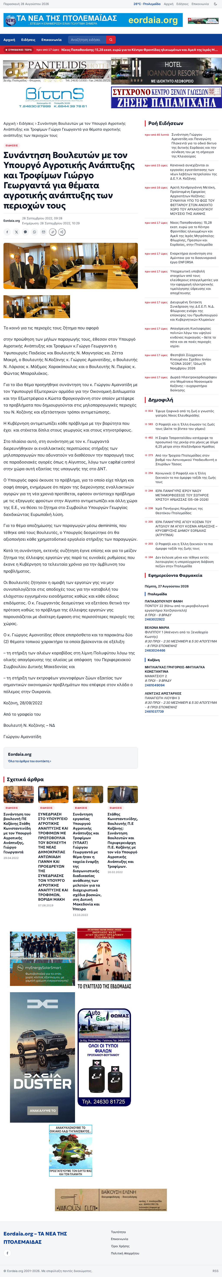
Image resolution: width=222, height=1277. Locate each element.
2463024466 (155, 650)
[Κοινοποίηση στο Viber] (25, 232)
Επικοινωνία (200, 4)
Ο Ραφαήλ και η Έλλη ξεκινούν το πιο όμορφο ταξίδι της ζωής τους (184, 546)
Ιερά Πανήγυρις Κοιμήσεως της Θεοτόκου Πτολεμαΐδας (179, 511)
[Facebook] (7, 1253)
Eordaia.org (19, 754)
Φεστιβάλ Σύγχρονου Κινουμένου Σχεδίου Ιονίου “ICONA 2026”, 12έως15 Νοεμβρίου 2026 (190, 361)
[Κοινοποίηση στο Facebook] (7, 232)
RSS (216, 1271)
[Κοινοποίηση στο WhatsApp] (34, 232)
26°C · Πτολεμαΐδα (147, 4)
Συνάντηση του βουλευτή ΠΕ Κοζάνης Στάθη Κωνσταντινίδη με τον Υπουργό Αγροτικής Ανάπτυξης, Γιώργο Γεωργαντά (17, 833)
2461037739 (154, 711)
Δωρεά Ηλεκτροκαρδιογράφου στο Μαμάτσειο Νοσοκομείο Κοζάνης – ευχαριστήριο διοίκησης (193, 383)
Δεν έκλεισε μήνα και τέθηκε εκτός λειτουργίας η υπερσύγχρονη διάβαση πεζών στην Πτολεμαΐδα (184, 561)
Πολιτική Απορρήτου (125, 1253)
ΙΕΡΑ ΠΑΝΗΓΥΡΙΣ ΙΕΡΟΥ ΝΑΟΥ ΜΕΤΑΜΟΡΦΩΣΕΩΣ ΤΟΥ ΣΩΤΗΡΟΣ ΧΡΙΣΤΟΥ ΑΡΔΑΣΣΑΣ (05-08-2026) (182, 495)
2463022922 (155, 619)
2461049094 (155, 685)
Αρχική (168, 4)
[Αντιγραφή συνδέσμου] (52, 232)
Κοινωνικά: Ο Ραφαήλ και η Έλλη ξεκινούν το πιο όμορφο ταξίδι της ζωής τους (185, 477)
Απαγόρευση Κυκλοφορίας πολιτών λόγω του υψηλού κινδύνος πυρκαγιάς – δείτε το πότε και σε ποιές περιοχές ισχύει (193, 337)
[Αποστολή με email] (43, 232)
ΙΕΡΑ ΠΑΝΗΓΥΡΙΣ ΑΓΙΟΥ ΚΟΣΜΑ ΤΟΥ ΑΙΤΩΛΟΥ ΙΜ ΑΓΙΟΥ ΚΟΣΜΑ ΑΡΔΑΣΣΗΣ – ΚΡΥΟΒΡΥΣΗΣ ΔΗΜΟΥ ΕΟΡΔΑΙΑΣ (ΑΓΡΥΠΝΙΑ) (186, 528)
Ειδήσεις (182, 4)
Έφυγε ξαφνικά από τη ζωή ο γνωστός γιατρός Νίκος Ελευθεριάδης (184, 413)
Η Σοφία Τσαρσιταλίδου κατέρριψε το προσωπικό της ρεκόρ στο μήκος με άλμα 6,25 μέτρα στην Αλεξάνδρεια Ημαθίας (186, 442)
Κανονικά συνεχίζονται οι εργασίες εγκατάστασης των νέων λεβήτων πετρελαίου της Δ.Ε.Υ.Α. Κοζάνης (193, 171)
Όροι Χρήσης (120, 1246)
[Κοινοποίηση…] (61, 232)
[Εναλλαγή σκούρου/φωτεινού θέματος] (215, 4)
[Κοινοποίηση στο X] (16, 232)
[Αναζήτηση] (111, 40)
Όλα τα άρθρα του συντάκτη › (29, 761)
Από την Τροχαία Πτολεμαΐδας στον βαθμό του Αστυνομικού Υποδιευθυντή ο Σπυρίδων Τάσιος (186, 459)
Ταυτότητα (118, 1232)
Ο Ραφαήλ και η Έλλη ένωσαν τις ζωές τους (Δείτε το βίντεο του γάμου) (185, 426)
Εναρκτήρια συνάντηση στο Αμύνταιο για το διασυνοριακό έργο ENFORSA (118, 50)
